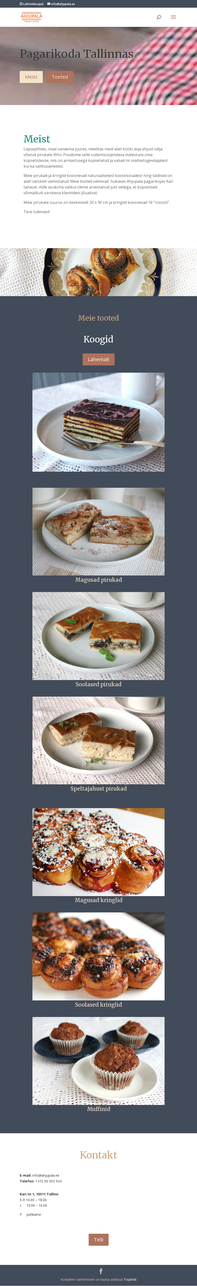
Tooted (60, 77)
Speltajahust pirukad (98, 788)
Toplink (130, 1279)
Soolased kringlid (98, 1004)
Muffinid (98, 1109)
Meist (31, 77)
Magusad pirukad (98, 579)
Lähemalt (98, 359)
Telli (98, 1239)
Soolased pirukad (98, 684)
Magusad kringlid (99, 900)
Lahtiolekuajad (33, 4)
